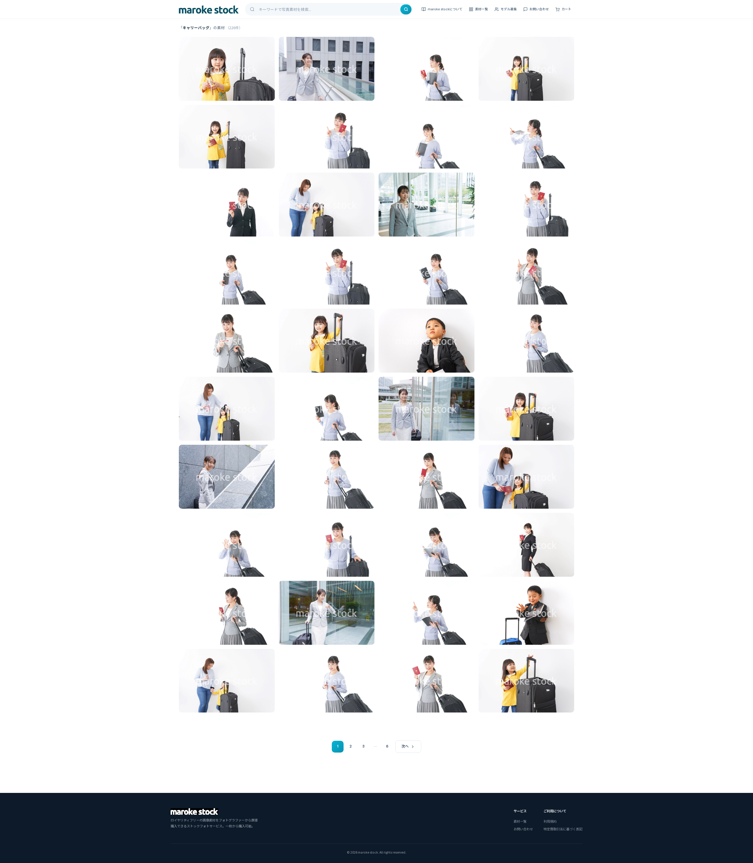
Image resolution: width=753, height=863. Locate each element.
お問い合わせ (539, 9)
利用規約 (550, 821)
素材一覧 (481, 9)
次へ (405, 746)
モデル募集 (509, 9)
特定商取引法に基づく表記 (563, 828)
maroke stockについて (445, 9)
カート (566, 9)
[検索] (406, 9)
